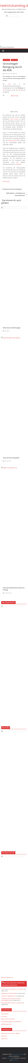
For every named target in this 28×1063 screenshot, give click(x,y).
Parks (4, 90)
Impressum (4, 1036)
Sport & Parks (14, 60)
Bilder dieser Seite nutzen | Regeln (10, 1033)
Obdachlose (18, 164)
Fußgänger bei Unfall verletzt (8, 993)
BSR (19, 90)
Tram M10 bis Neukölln (11, 458)
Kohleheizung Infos (6, 1024)
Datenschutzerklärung (7, 977)
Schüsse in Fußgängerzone (8, 996)
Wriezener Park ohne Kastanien (12, 189)
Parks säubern (5, 1013)
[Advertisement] (14, 32)
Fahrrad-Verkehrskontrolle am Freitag (13, 589)
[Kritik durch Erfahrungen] (14, 208)
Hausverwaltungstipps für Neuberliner (11, 1021)
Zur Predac (4, 1016)
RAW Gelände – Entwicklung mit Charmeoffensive (15, 194)
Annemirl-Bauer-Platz (13, 140)
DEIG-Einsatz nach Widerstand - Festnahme (12, 989)
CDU (9, 84)
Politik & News (6, 60)
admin (15, 73)
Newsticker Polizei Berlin (9, 985)
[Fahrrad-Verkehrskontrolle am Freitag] (14, 468)
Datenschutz (4, 1038)
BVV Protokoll (6, 181)
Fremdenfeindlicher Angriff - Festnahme (11, 1003)
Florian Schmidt (14, 119)
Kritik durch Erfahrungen (11, 328)
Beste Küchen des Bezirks (8, 1019)
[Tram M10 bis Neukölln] (14, 338)
